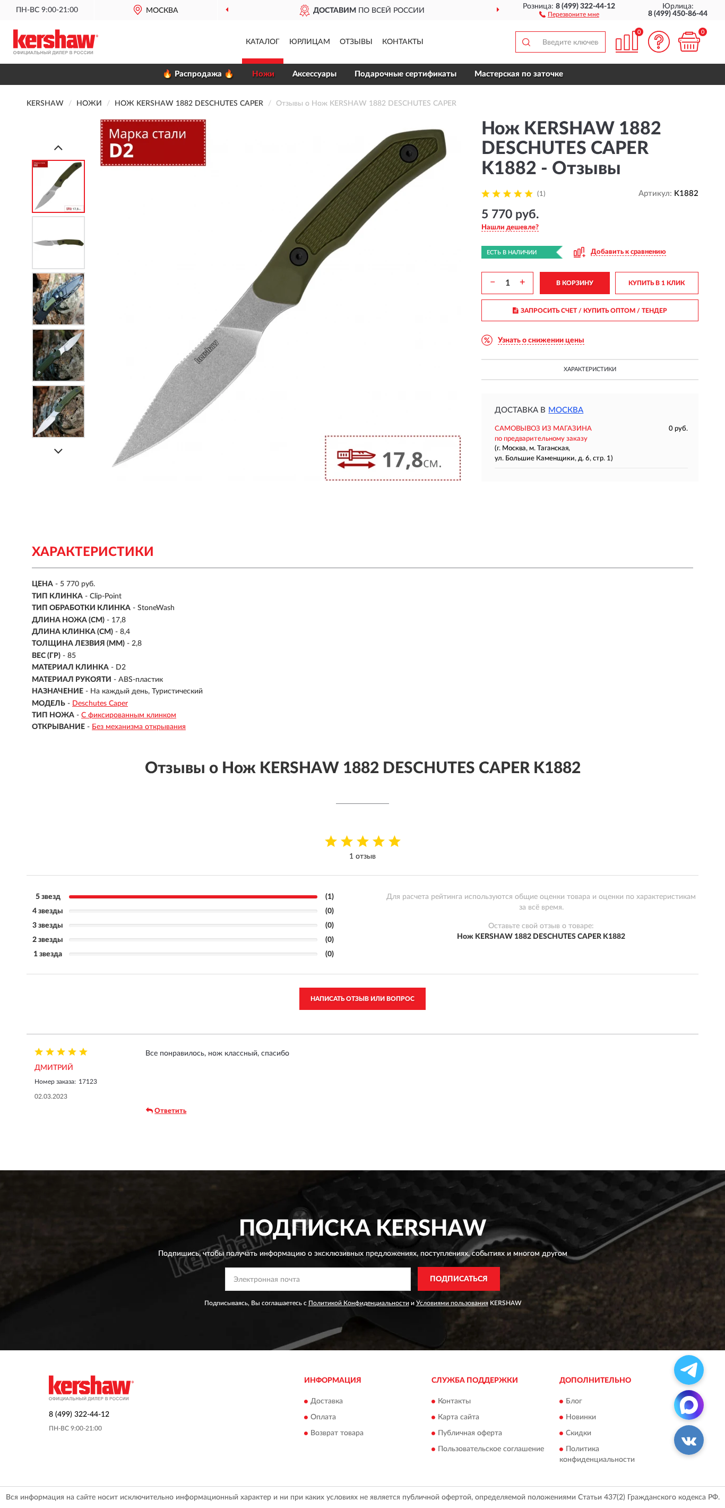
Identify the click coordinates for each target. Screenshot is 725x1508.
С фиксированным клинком (128, 715)
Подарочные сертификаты (405, 74)
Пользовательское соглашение (491, 1449)
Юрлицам (309, 42)
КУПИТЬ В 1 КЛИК (656, 283)
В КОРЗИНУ (574, 283)
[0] (689, 42)
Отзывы (356, 42)
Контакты (403, 42)
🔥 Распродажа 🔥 (198, 74)
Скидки (578, 1433)
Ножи (263, 74)
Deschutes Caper (100, 703)
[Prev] (58, 147)
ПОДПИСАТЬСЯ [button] (459, 1279)
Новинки (581, 1417)
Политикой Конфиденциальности (358, 1303)
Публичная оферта (470, 1433)
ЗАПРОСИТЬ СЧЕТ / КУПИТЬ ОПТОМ (594, 310)
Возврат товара (337, 1433)
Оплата (323, 1417)
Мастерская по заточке (518, 74)
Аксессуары (314, 74)
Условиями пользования (452, 1303)
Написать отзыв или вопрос (362, 999)
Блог (574, 1401)
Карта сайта (458, 1417)
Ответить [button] (170, 1111)
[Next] (58, 451)
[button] (569, 14)
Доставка (326, 1401)
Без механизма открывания (139, 727)
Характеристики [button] (590, 369)
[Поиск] (526, 42)
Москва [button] (565, 410)
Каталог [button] (263, 42)
